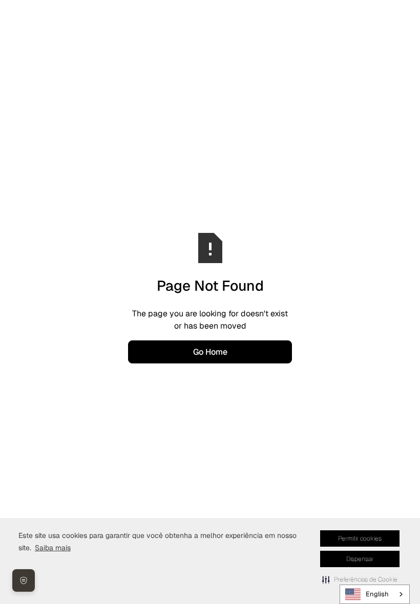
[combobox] (375, 594)
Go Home (210, 352)
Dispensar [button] (359, 559)
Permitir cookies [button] (360, 538)
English (377, 594)
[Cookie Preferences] (23, 580)
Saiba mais (53, 547)
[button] (360, 579)
